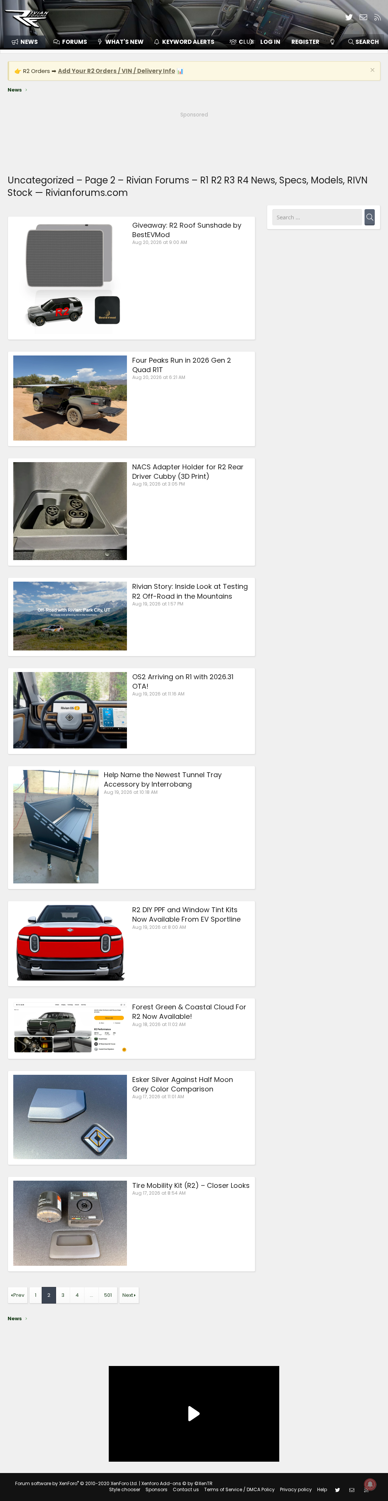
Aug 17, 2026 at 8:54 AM (159, 1193)
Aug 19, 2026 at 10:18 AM (131, 792)
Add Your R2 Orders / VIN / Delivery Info (116, 71)
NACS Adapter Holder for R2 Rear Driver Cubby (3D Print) (188, 471)
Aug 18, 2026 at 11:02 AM (159, 1024)
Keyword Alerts (188, 42)
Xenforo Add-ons (177, 1483)
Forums (74, 42)
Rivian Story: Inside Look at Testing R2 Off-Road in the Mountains (190, 591)
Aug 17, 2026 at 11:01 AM (158, 1096)
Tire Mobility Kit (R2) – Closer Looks (191, 1185)
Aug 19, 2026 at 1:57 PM (157, 604)
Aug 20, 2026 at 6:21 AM (158, 377)
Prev (18, 1295)
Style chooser (124, 1489)
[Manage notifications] (370, 1484)
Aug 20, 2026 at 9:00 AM (159, 242)
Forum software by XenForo (76, 1483)
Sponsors (156, 1489)
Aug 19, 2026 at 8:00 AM (159, 927)
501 (108, 1295)
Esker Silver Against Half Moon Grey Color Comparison (182, 1084)
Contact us (186, 1489)
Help (322, 1489)
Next (127, 1295)
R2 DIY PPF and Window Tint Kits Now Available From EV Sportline (186, 914)
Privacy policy (296, 1489)
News (29, 42)
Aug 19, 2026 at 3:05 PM (158, 484)
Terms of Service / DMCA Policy (239, 1489)
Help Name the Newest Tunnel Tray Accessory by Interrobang (163, 779)
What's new (124, 42)
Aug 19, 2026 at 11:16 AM (158, 694)
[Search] (370, 217)
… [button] (91, 1295)
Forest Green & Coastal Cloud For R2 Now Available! (189, 1011)
